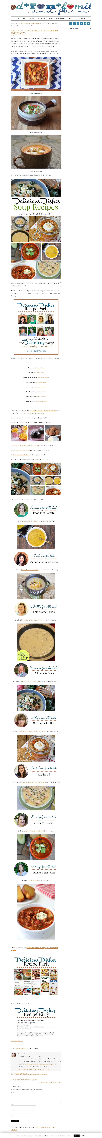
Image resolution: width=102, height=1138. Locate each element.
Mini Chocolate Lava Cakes (21, 450)
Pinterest (43, 368)
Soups (26, 1073)
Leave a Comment (28, 35)
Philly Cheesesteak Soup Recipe (32, 620)
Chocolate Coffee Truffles (21, 455)
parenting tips (48, 1064)
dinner (23, 1074)
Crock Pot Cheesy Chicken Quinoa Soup (33, 782)
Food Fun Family (51, 7)
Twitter (39, 1069)
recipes (28, 1064)
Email (12, 1110)
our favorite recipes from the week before (43, 411)
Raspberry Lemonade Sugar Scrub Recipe (26, 445)
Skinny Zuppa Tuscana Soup (30, 681)
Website (12, 1115)
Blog (36, 368)
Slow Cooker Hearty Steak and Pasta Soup (32, 731)
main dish (32, 1074)
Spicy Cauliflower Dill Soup (30, 521)
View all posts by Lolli (25, 1069)
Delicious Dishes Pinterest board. (34, 413)
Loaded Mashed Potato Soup (30, 570)
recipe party (42, 1074)
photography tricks (37, 1064)
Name (12, 1104)
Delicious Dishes (18, 1073)
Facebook (39, 368)
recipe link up (36, 1074)
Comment (13, 1092)
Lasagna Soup (33, 880)
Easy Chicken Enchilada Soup (34, 831)
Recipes (23, 1073)
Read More (82, 1135)
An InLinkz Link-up (17, 1041)
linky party (27, 1074)
